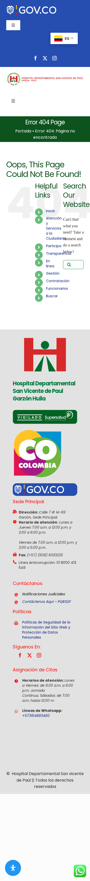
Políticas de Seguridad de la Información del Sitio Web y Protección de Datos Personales (46, 630)
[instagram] (54, 58)
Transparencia (58, 253)
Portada (23, 131)
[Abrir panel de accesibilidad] (13, 868)
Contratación (58, 280)
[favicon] (45, 331)
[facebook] (35, 58)
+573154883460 (36, 715)
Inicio (50, 210)
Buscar (52, 296)
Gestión (53, 273)
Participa (53, 245)
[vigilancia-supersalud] (45, 412)
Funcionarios (57, 288)
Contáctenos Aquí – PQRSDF (46, 601)
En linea (50, 264)
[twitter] (45, 58)
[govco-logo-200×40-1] (31, 7)
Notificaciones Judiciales (43, 594)
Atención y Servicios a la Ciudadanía (56, 228)
